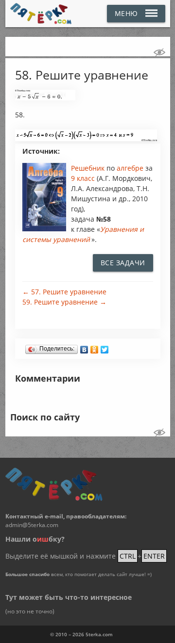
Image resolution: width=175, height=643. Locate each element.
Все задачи (123, 262)
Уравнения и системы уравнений (83, 234)
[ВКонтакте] (84, 347)
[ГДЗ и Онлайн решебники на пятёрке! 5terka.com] (41, 13)
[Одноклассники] (94, 347)
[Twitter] (105, 347)
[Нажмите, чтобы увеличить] (45, 98)
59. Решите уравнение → (64, 301)
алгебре (131, 168)
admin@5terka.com (31, 525)
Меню (126, 13)
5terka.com (99, 634)
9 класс (83, 178)
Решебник (88, 168)
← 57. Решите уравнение (64, 291)
